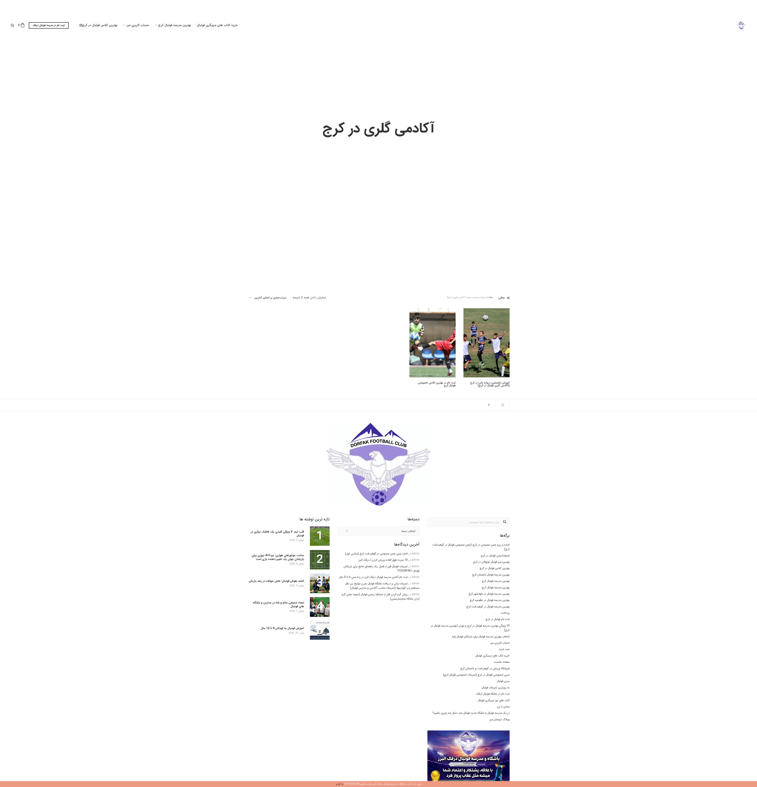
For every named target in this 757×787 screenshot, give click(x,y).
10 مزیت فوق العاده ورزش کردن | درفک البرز (383, 560)
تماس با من (503, 706)
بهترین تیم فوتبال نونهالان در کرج (491, 562)
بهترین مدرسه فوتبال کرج (174, 25)
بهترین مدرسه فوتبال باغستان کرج (491, 575)
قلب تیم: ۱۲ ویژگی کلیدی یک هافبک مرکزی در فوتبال (277, 533)
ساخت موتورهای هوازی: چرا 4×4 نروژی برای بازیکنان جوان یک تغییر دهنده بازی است (278, 557)
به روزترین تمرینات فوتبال (496, 687)
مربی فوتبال (503, 681)
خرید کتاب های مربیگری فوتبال (217, 25)
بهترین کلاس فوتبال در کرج (99, 25)
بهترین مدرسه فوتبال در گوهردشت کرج (488, 606)
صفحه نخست (502, 662)
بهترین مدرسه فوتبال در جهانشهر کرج (489, 594)
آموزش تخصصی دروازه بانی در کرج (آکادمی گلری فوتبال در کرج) (490, 384)
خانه (491, 298)
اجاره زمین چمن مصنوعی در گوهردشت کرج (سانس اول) (376, 553)
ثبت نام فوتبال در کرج (498, 619)
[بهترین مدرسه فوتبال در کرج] (741, 25)
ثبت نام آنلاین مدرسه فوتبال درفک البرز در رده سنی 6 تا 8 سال (373, 577)
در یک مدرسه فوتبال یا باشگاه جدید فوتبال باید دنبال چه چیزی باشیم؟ (471, 713)
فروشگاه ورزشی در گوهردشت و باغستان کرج (485, 668)
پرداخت (505, 613)
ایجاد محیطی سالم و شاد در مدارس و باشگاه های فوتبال (278, 604)
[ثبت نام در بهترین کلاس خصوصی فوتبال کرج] (432, 342)
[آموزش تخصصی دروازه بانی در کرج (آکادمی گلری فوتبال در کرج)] (486, 342)
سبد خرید (504, 649)
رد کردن (339, 784)
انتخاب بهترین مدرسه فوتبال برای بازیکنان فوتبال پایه (481, 636)
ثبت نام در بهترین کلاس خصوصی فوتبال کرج (437, 384)
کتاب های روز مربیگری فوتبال (494, 700)
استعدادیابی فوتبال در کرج (495, 555)
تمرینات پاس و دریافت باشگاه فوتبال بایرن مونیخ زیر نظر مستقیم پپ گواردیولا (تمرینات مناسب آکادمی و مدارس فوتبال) (382, 585)
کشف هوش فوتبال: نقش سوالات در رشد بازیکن (276, 581)
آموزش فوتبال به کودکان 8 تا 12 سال (282, 628)
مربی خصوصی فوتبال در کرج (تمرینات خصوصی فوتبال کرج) (476, 675)
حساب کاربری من (138, 25)
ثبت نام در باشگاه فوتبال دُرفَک (493, 694)
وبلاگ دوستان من (499, 719)
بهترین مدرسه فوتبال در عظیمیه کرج (490, 600)
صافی (502, 297)
